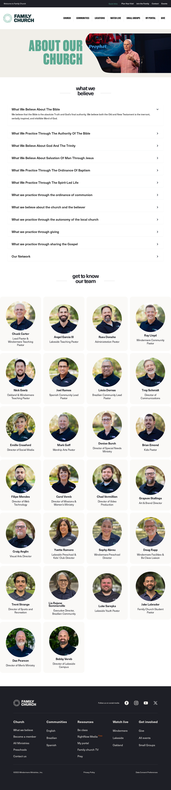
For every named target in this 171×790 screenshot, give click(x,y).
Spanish (51, 745)
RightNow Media (89, 736)
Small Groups (147, 745)
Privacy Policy (89, 772)
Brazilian (51, 737)
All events (145, 737)
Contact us (19, 756)
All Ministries (21, 743)
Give (141, 730)
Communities (82, 18)
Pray (80, 756)
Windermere (120, 730)
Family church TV (87, 749)
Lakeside (118, 737)
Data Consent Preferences (147, 772)
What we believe (23, 730)
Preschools (20, 749)
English (50, 730)
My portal (83, 743)
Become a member (24, 736)
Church (67, 18)
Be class (82, 730)
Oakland (118, 745)
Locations (100, 18)
